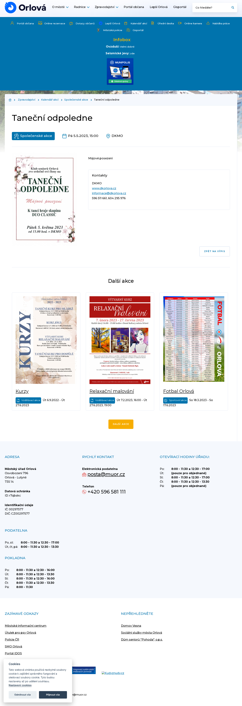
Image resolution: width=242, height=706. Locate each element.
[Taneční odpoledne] (25, 7)
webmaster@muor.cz (72, 694)
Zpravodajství (104, 7)
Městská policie (112, 30)
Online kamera (193, 23)
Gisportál (179, 7)
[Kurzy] (46, 340)
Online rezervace (54, 23)
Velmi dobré (127, 46)
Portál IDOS (13, 653)
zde (132, 53)
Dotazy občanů (85, 23)
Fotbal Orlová (178, 391)
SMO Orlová (13, 646)
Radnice (80, 7)
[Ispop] (80, 671)
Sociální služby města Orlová (141, 632)
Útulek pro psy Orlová (20, 632)
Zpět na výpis (214, 251)
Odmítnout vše (22, 694)
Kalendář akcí (139, 23)
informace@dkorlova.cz (109, 193)
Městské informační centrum (25, 625)
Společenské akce (76, 99)
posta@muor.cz (106, 474)
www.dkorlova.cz (104, 188)
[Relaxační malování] (120, 340)
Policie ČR (12, 639)
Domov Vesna (131, 625)
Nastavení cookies (20, 685)
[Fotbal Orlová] (193, 340)
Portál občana (134, 7)
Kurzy (22, 391)
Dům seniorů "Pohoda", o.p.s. (142, 639)
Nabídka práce (221, 23)
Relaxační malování (111, 391)
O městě (58, 7)
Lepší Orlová (159, 7)
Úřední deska (165, 23)
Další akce (121, 424)
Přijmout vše (53, 694)
